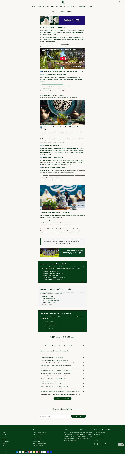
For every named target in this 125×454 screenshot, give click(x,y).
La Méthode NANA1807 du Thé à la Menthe (52, 279)
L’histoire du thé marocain (48, 326)
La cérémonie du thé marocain (48, 298)
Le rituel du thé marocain (48, 321)
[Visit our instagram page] (97, 444)
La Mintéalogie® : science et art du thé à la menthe (54, 277)
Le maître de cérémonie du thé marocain (51, 324)
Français (13, 1)
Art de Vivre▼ (59, 6)
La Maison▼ (82, 6)
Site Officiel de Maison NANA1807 (106, 451)
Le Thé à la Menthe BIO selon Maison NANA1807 (53, 273)
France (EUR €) (5, 1)
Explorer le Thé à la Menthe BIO (39, 432)
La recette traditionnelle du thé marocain (50, 300)
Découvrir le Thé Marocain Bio (62, 398)
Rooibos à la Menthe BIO (38, 434)
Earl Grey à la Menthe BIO (38, 436)
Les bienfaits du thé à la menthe (49, 302)
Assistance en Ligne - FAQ (38, 441)
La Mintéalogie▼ (71, 6)
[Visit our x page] (105, 444)
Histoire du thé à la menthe (47, 296)
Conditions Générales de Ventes (39, 443)
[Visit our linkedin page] (100, 444)
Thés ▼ (33, 6)
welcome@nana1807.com (99, 432)
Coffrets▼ (41, 6)
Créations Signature (37, 439)
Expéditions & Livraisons (38, 445)
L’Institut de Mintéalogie (47, 304)
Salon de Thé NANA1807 (47, 148)
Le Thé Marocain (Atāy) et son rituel (50, 275)
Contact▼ (91, 6)
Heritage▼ (50, 6)
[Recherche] (122, 1)
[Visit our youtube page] (108, 444)
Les (46, 138)
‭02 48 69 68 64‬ (97, 434)
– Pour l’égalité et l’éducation (52, 84)
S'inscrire (78, 416)
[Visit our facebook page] (94, 444)
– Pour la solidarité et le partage (53, 88)
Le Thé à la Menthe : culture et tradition (51, 271)
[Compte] (116, 1)
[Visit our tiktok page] (103, 444)
